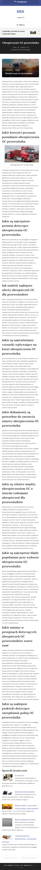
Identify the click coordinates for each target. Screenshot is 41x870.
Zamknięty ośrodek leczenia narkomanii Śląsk (12, 32)
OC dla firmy (19, 775)
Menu (22, 25)
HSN (20, 11)
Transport (9, 70)
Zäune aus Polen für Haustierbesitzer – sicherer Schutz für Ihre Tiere (12, 857)
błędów (13, 581)
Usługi (18, 70)
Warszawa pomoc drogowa (25, 792)
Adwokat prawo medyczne (30, 857)
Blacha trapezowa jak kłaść (25, 819)
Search (19, 17)
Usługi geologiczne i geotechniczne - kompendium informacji (19, 839)
